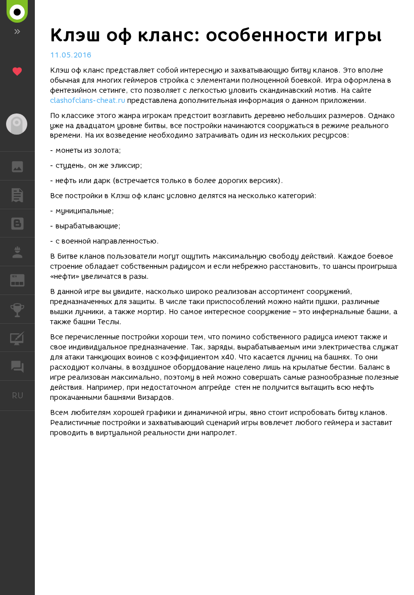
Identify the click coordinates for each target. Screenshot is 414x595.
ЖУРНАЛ (23, 279)
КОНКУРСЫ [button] (17, 309)
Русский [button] (23, 395)
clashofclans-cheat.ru (87, 100)
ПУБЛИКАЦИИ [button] (17, 195)
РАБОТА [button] (17, 251)
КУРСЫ (17, 338)
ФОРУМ (17, 366)
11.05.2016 (70, 55)
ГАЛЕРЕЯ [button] (17, 166)
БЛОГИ (17, 223)
